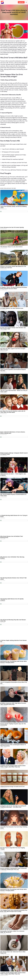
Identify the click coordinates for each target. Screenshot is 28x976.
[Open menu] (26, 2)
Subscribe (21, 2)
